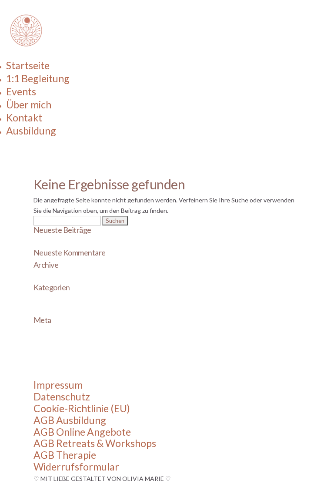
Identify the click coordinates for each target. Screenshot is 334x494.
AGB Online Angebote (82, 432)
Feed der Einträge (57, 343)
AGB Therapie (64, 455)
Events (21, 91)
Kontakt (24, 117)
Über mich (28, 104)
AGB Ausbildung (69, 420)
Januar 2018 (50, 278)
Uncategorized (53, 311)
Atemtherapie (52, 300)
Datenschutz (61, 396)
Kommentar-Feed (57, 354)
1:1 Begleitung (38, 78)
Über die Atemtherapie (64, 243)
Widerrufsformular (76, 466)
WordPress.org (54, 364)
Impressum (58, 385)
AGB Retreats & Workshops (94, 443)
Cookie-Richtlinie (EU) (81, 408)
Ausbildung (31, 130)
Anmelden (47, 333)
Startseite (28, 65)
